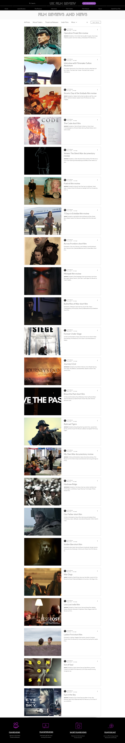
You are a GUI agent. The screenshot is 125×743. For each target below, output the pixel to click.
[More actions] (98, 29)
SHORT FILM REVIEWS (78, 732)
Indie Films (64, 22)
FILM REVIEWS (14, 732)
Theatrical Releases (51, 22)
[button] (100, 8)
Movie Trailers (37, 22)
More (73, 22)
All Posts (27, 22)
